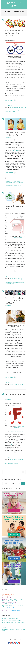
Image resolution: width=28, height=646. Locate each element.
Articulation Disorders (6, 607)
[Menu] (15, 6)
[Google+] (11, 643)
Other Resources (15, 609)
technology (7, 387)
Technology (10, 599)
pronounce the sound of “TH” (16, 431)
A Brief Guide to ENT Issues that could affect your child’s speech (13, 630)
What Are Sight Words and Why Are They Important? (14, 32)
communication (12, 108)
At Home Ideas (15, 607)
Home (12, 13)
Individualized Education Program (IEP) (10, 600)
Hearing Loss (4, 599)
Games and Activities (18, 599)
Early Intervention (17, 460)
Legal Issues (20, 592)
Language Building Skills (7, 592)
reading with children (19, 183)
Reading (12, 594)
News (13, 603)
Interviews (15, 592)
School (13, 111)
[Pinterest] (15, 643)
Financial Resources (6, 610)
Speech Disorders (7, 598)
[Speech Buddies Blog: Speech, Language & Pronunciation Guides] (14, 2)
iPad (18, 384)
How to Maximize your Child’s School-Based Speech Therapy (13, 626)
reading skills (9, 111)
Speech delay (21, 607)
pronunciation (9, 282)
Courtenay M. (8, 37)
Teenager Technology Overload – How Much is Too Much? (15, 300)
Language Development (9, 40)
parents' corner (12, 183)
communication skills (8, 110)
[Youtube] (19, 643)
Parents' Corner (8, 403)
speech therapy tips (14, 463)
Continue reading (10, 100)
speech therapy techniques (9, 283)
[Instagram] (13, 643)
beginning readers (20, 107)
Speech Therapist (6, 603)
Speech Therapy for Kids (7, 602)
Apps (11, 384)
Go (23, 483)
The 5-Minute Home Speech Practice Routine (12, 620)
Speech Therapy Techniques (20, 213)
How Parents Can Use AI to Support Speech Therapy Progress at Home (13, 623)
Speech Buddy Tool (9, 444)
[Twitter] (17, 643)
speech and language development (14, 185)
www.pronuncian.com (18, 237)
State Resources (5, 594)
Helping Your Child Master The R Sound (11, 618)
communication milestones (20, 108)
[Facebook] (9, 643)
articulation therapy (13, 107)
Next (21, 471)
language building (16, 182)
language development (17, 110)
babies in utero (15, 150)
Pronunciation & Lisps (9, 213)
